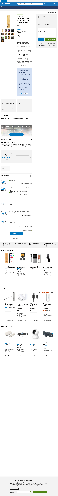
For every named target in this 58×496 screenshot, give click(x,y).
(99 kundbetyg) (12, 268)
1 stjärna (12, 158)
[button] (2, 30)
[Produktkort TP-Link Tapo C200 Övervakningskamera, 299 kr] (35, 334)
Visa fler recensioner (16, 233)
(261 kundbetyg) (19, 345)
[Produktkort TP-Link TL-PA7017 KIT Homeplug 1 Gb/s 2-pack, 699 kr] (22, 296)
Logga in (25, 93)
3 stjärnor (13, 155)
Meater (22, 23)
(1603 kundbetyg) (45, 308)
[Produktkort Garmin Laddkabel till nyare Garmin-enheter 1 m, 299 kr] (35, 296)
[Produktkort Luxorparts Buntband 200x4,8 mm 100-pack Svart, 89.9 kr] (10, 296)
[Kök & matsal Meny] (12, 10)
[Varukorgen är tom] (56, 3)
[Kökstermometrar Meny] (20, 10)
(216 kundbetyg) (45, 346)
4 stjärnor (13, 153)
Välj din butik (40, 35)
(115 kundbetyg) (7, 344)
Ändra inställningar (12, 492)
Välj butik (11, 282)
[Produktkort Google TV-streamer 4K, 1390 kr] (10, 334)
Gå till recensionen (5, 109)
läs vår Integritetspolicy (23, 488)
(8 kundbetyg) (50, 268)
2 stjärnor (13, 157)
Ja (28, 183)
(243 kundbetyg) (32, 308)
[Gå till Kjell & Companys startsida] (6, 3)
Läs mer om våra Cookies (14, 488)
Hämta (42, 39)
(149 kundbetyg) (19, 269)
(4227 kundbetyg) (32, 345)
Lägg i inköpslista (50, 12)
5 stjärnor (13, 151)
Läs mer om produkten (21, 65)
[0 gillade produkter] (54, 3)
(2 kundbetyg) (38, 269)
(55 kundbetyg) (12, 307)
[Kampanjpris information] (49, 310)
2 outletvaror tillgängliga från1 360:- (44, 24)
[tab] (4, 1)
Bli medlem (21, 93)
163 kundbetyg (25, 29)
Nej (30, 183)
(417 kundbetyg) (19, 308)
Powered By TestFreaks (27, 230)
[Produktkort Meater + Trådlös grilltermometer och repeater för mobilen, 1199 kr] (10, 258)
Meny (15, 3)
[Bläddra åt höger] (56, 270)
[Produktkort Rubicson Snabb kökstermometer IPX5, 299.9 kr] (22, 334)
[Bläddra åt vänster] (2, 270)
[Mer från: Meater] (5, 115)
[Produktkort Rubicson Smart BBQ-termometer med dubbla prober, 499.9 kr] (22, 258)
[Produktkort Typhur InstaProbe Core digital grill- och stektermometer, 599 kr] (48, 258)
